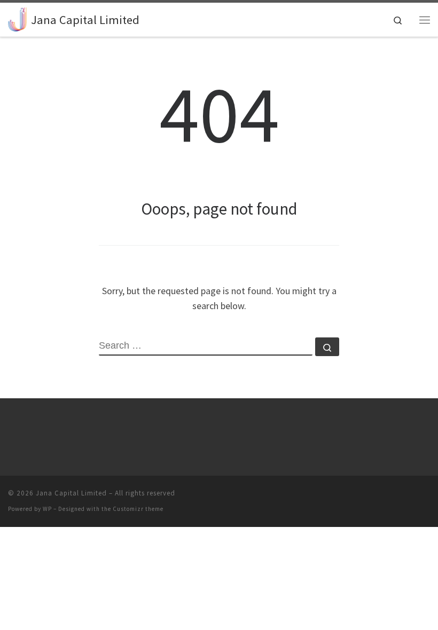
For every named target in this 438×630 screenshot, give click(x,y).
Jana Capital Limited (71, 493)
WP (47, 509)
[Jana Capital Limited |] (17, 18)
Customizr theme (138, 509)
